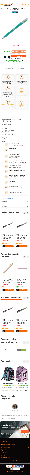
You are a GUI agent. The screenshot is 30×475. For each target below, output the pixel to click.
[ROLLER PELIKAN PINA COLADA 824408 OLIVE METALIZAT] (21, 225)
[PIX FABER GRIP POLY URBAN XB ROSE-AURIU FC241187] (8, 268)
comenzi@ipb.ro (7, 457)
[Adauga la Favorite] (12, 219)
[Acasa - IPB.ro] (8, 4)
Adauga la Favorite (9, 68)
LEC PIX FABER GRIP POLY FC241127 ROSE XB (21, 281)
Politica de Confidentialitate (7, 434)
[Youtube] (13, 460)
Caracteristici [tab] (4, 201)
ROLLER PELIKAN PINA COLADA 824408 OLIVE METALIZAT (21, 237)
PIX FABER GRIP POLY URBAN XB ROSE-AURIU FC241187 (8, 281)
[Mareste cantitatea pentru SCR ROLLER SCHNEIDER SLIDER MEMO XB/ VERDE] (9, 57)
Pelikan (4, 234)
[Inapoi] (1, 8)
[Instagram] (20, 460)
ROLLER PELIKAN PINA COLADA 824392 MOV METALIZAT (8, 237)
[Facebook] (10, 460)
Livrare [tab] (3, 203)
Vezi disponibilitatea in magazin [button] (18, 51)
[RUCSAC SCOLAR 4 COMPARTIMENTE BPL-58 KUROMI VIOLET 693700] (22, 374)
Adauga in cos (19, 56)
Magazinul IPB (4, 441)
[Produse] (2, 4)
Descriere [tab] (4, 114)
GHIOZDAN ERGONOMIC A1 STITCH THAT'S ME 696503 (14, 383)
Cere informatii (20, 68)
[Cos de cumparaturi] (28, 4)
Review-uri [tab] (5, 206)
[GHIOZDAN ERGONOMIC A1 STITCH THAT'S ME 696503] (8, 374)
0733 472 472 (20, 145)
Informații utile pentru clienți (8, 444)
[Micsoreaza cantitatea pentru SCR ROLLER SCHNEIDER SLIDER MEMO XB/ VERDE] (5, 57)
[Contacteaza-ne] (26, 4)
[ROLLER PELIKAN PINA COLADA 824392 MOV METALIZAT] (8, 225)
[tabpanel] (15, 28)
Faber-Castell (5, 278)
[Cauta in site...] (23, 4)
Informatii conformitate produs (8, 198)
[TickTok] (17, 460)
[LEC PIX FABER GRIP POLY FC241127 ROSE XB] (21, 268)
